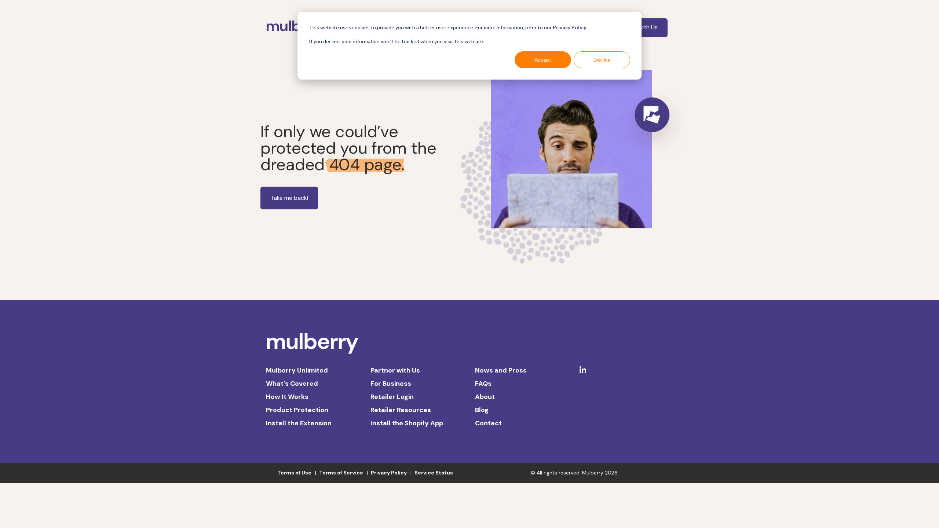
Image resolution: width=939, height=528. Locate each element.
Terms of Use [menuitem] (294, 472)
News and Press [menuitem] (501, 370)
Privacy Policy (569, 27)
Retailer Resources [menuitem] (400, 410)
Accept (542, 59)
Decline (602, 59)
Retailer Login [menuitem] (392, 396)
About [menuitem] (485, 396)
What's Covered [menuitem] (292, 383)
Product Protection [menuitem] (297, 410)
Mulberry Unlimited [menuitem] (297, 370)
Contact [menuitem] (488, 423)
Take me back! (289, 198)
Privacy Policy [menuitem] (389, 472)
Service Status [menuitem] (433, 472)
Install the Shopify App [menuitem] (406, 423)
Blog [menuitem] (482, 410)
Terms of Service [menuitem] (341, 472)
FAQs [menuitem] (483, 383)
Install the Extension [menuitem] (299, 423)
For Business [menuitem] (390, 383)
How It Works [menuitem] (287, 396)
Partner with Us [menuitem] (395, 370)
